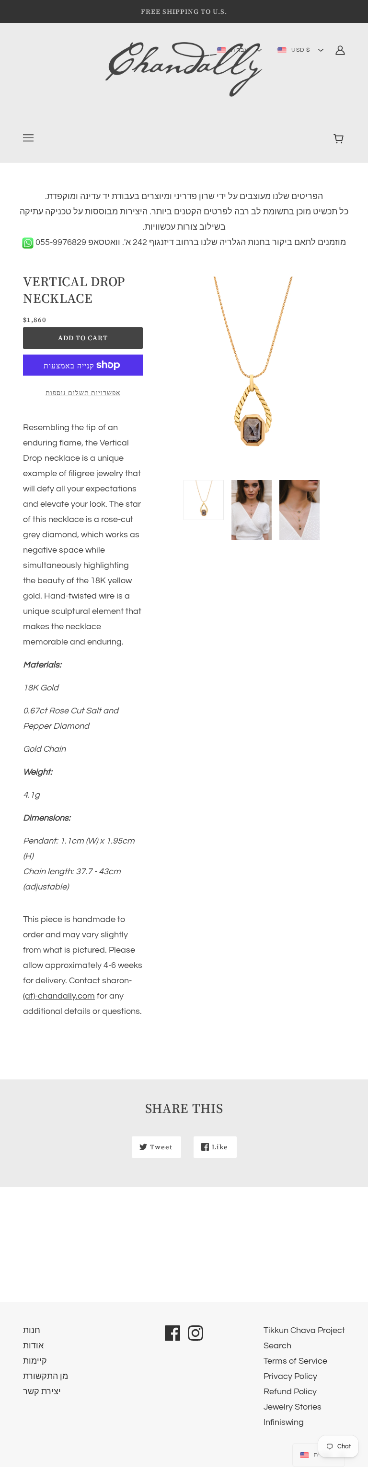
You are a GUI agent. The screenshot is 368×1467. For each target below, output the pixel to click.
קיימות (35, 1361)
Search (277, 1345)
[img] (340, 49)
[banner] (184, 69)
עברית (238, 50)
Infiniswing (284, 1422)
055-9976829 (60, 242)
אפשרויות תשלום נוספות (83, 393)
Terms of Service (295, 1361)
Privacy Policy (290, 1376)
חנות (31, 1330)
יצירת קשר (42, 1391)
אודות (33, 1345)
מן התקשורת (45, 1376)
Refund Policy (290, 1391)
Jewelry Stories (293, 1406)
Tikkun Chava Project (304, 1330)
